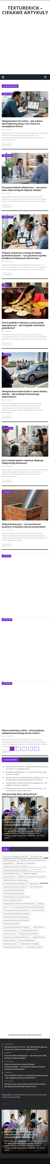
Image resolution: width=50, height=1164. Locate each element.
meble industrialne (30, 873)
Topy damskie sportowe (28, 930)
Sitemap (5, 1104)
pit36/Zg (40, 904)
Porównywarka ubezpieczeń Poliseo (16, 910)
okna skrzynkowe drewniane (13, 890)
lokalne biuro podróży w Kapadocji (15, 867)
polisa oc (6, 907)
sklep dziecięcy (38, 927)
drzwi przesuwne (37, 857)
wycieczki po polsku (10, 944)
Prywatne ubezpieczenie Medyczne (16, 917)
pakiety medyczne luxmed (12, 900)
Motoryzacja (6, 355)
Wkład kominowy (9, 940)
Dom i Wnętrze (7, 492)
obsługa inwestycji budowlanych (14, 883)
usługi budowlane (38, 937)
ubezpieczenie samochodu (28, 934)
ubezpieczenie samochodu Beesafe (16, 937)
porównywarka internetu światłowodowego (28, 907)
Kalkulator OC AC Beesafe (26, 863)
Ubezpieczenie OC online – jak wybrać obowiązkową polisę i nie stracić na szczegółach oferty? (22, 124)
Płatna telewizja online (11, 924)
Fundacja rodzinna (10, 860)
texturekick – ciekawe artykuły (25, 10)
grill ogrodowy (8, 863)
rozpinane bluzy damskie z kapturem (16, 927)
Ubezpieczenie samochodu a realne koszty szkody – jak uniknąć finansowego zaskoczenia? (24, 394)
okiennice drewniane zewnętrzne (15, 887)
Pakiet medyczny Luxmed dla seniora (16, 897)
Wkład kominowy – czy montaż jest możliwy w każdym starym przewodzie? (24, 525)
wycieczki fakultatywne (27, 940)
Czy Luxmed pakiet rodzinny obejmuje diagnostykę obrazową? (22, 461)
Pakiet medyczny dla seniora (13, 893)
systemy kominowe (10, 930)
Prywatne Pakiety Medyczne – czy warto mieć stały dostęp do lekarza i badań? (24, 188)
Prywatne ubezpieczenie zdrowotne (16, 920)
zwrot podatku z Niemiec (33, 947)
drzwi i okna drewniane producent (15, 857)
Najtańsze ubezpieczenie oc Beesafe (32, 877)
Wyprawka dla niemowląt (29, 944)
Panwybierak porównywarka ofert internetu (18, 904)
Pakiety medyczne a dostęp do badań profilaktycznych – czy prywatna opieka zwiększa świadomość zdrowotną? (24, 255)
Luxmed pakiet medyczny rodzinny (15, 870)
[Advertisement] (25, 45)
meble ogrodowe (9, 877)
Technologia (6, 556)
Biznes (5, 285)
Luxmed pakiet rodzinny (11, 873)
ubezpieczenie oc (9, 934)
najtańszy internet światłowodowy (15, 880)
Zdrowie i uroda (7, 94)
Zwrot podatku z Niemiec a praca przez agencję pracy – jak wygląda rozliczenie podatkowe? (23, 325)
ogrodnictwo (33, 883)
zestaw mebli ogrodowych (12, 947)
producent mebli (38, 910)
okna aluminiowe (36, 887)
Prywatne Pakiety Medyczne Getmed (16, 914)
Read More (6, 144)
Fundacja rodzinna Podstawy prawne (33, 860)
